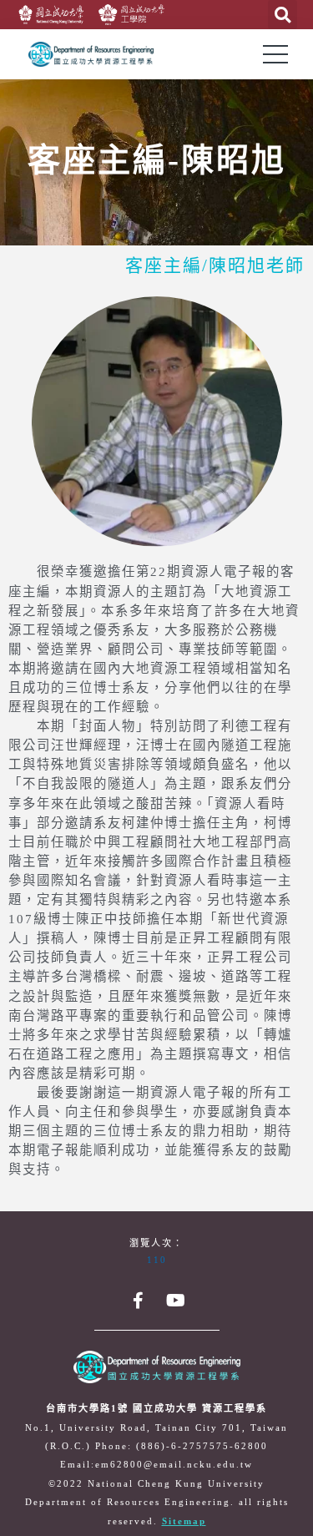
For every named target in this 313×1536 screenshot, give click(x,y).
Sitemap (184, 1522)
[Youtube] (175, 1300)
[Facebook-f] (137, 1300)
